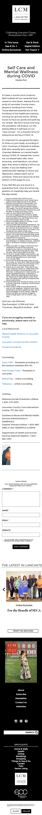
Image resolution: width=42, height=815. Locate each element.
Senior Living (21, 768)
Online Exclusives (11, 50)
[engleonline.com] (21, 798)
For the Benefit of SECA (24, 610)
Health (21, 751)
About (21, 690)
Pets (21, 766)
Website (6, 530)
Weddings (21, 756)
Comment (8, 489)
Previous (5, 589)
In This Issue (11, 42)
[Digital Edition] (21, 682)
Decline (26, 811)
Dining (21, 754)
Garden (21, 763)
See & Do (10, 46)
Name (5, 510)
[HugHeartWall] (6, 455)
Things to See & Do (21, 761)
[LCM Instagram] (16, 722)
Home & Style (21, 749)
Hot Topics (31, 50)
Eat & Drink (32, 42)
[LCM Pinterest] (21, 722)
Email (5, 520)
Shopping (21, 758)
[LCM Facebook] (26, 722)
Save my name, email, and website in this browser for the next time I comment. (18, 540)
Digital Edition (32, 46)
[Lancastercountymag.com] (21, 785)
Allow (16, 811)
